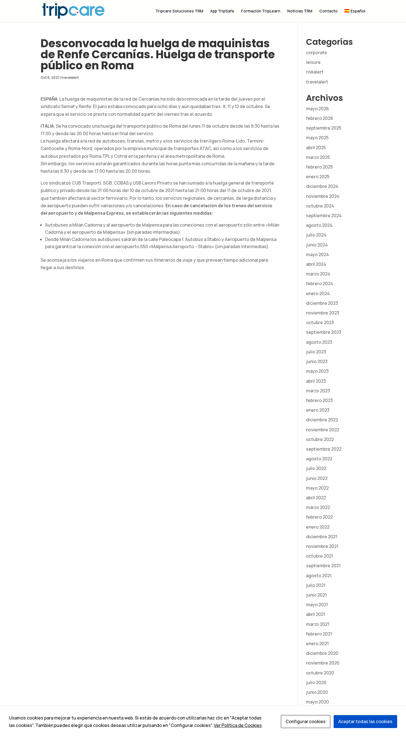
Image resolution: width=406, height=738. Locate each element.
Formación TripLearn (260, 11)
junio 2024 (317, 245)
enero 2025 (317, 177)
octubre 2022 (320, 439)
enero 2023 (317, 410)
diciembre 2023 (322, 303)
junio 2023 (317, 361)
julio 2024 (316, 235)
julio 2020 (316, 682)
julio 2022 (316, 468)
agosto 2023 (319, 342)
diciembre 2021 (321, 537)
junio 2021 (316, 595)
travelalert (70, 77)
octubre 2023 (320, 322)
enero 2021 (317, 643)
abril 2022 (316, 498)
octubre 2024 (320, 206)
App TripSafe (222, 11)
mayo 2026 (317, 109)
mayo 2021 (317, 605)
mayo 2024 (317, 254)
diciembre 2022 (322, 420)
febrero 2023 (319, 400)
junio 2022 (317, 478)
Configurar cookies (306, 721)
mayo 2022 (317, 488)
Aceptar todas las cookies (365, 721)
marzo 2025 (318, 157)
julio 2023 (316, 352)
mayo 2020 (317, 702)
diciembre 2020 (322, 653)
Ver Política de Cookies (238, 725)
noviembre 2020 (322, 663)
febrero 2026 (319, 118)
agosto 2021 (318, 575)
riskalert (314, 72)
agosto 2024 (319, 225)
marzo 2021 (317, 624)
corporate (316, 52)
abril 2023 (316, 381)
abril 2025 (316, 148)
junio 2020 (317, 692)
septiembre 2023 (323, 332)
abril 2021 (315, 614)
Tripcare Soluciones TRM (179, 11)
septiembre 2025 (323, 128)
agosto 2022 (319, 459)
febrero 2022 (319, 517)
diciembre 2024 (322, 186)
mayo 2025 (317, 138)
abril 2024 (316, 264)
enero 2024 (318, 293)
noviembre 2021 (322, 546)
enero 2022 (317, 527)
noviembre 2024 (322, 196)
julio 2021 (315, 585)
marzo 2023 (318, 391)
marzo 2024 (318, 274)
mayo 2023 (317, 371)
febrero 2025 (319, 167)
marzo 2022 (318, 507)
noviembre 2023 (322, 313)
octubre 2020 (320, 673)
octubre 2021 (319, 556)
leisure (313, 62)
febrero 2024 (319, 283)
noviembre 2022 (322, 430)
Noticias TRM (299, 11)
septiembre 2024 (324, 215)
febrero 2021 (319, 634)
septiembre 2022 (323, 449)
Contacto (328, 11)
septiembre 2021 (323, 566)
